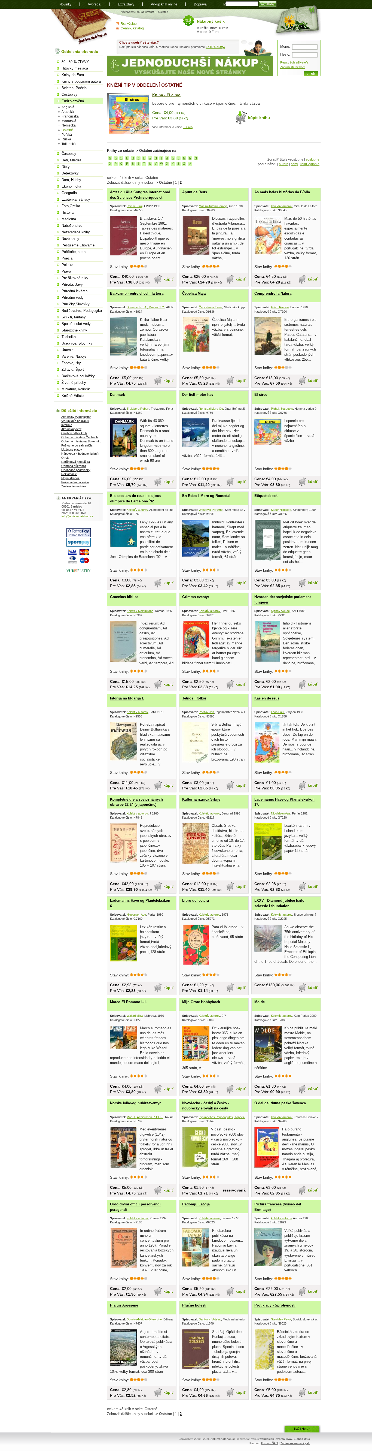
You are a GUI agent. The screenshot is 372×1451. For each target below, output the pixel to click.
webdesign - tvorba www (276, 1438)
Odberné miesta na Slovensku (81, 441)
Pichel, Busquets (282, 408)
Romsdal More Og (211, 408)
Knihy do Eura (73, 75)
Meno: (285, 46)
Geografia (69, 193)
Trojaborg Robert (138, 408)
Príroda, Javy (72, 284)
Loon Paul (277, 712)
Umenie (68, 350)
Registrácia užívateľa (294, 62)
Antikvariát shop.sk (81, 27)
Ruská (66, 139)
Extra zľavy (126, 4)
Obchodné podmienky (75, 470)
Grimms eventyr (195, 597)
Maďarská (69, 121)
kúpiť (168, 279)
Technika (69, 337)
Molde (259, 1002)
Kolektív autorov (281, 206)
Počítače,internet (75, 252)
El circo (188, 127)
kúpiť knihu (259, 117)
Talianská (69, 144)
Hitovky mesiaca (75, 68)
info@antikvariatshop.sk (77, 516)
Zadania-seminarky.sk (295, 1443)
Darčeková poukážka (75, 461)
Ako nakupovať (71, 429)
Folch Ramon (280, 307)
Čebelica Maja (194, 293)
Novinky (65, 4)
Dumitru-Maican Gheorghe (144, 1319)
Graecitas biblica (124, 597)
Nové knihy (70, 239)
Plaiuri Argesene (124, 1305)
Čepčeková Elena (210, 307)
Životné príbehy (74, 383)
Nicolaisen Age (280, 813)
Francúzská (70, 116)
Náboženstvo (72, 226)
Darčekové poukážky (78, 376)
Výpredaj (94, 4)
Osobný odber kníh (74, 433)
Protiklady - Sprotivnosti (274, 1305)
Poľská (67, 135)
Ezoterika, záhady (76, 199)
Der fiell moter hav (197, 395)
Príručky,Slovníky (76, 304)
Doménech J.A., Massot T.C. (146, 307)
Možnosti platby (71, 449)
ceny (294, 164)
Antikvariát (147, 11)
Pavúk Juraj (134, 206)
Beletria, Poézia (74, 88)
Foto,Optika (71, 206)
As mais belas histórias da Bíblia (282, 192)
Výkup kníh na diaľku (75, 421)
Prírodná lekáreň (74, 291)
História (68, 212)
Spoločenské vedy (76, 324)
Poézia (67, 258)
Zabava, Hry (71, 363)
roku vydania (309, 164)
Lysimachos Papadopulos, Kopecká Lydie (226, 1117)
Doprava (200, 4)
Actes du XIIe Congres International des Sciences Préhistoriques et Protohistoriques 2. (140, 197)
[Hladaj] (267, 4)
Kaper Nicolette (281, 509)
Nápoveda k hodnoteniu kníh (80, 453)
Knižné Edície (73, 396)
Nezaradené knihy (76, 232)
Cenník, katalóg (132, 28)
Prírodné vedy (73, 297)
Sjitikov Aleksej (280, 611)
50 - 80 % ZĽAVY (75, 62)
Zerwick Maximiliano (140, 611)
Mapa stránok (70, 478)
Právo (66, 271)
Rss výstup (129, 24)
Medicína (69, 219)
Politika (67, 265)
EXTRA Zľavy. (215, 47)
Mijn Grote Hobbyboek (201, 1002)
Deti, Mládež (71, 160)
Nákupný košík (211, 21)
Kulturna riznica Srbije (201, 799)
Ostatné (67, 130)
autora (283, 164)
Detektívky (70, 173)
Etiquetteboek (266, 496)
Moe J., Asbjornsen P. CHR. (145, 1117)
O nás (65, 457)
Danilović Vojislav (210, 1319)
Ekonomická (71, 186)
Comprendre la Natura (272, 293)
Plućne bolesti (194, 1305)
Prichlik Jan (206, 712)
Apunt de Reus (194, 192)
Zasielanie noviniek (73, 486)
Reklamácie (69, 474)
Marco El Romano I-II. (128, 1002)
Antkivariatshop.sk (223, 1438)
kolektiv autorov (281, 1218)
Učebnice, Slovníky (77, 343)
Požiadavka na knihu (75, 482)
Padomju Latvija (196, 1204)
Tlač (296, 1428)
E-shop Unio (302, 1438)
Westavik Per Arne (211, 509)
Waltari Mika (135, 1015)
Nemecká (69, 125)
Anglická (68, 107)
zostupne (312, 159)
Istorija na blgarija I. (127, 698)
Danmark (117, 395)
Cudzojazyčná (73, 101)
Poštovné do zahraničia (76, 445)
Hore (305, 1428)
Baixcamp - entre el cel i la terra (136, 293)
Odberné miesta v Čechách (79, 437)
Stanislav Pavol (281, 1319)
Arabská (68, 112)
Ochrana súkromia (73, 465)
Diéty (66, 167)
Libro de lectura (195, 900)
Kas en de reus (266, 698)
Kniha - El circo (166, 95)
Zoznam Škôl (269, 1443)
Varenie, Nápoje (74, 356)
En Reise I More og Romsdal (206, 496)
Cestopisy (69, 94)
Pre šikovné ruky (75, 278)
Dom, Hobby (71, 180)
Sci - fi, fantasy (74, 317)
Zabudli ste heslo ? (292, 67)
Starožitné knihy (74, 330)
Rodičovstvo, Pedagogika (82, 311)
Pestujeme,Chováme (78, 245)
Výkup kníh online (164, 4)
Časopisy (69, 154)
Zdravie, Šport (73, 369)
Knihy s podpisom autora (81, 81)
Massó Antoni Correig (213, 206)
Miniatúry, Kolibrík (76, 389)
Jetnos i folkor (194, 698)
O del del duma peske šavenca (280, 1103)
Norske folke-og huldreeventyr (135, 1103)
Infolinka (66, 425)
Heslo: (285, 54)
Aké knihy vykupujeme (76, 416)
